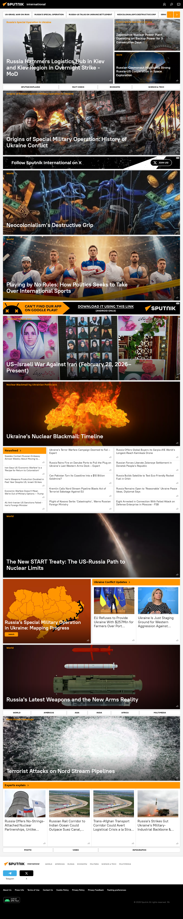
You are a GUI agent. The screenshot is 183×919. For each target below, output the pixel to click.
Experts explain (15, 785)
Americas (60, 864)
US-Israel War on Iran (19, 319)
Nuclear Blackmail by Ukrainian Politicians (31, 384)
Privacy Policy (78, 890)
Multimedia (125, 864)
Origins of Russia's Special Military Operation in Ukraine (39, 93)
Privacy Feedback (96, 890)
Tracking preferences (116, 890)
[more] (110, 80)
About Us (7, 890)
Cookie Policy (62, 890)
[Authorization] (164, 4)
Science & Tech (109, 864)
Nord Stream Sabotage (20, 719)
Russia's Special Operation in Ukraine (28, 22)
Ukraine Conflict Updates (110, 582)
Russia (70, 864)
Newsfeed (11, 451)
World (119, 55)
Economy (82, 864)
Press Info (19, 890)
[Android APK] (11, 900)
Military (94, 864)
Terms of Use (33, 890)
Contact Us (48, 890)
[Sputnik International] (14, 6)
